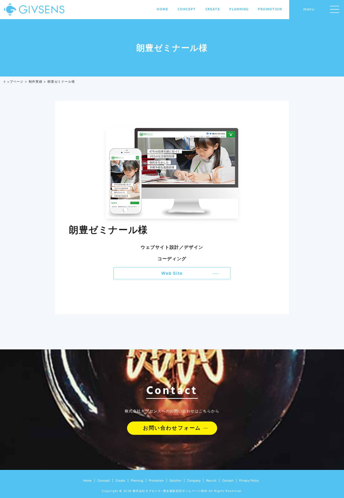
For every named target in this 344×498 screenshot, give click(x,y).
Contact (228, 480)
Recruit (211, 480)
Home (162, 9)
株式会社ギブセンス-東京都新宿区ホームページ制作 (170, 491)
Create (212, 9)
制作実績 (35, 81)
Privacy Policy (249, 480)
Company (194, 480)
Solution (175, 480)
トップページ (13, 81)
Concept (187, 9)
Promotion (270, 9)
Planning (239, 9)
